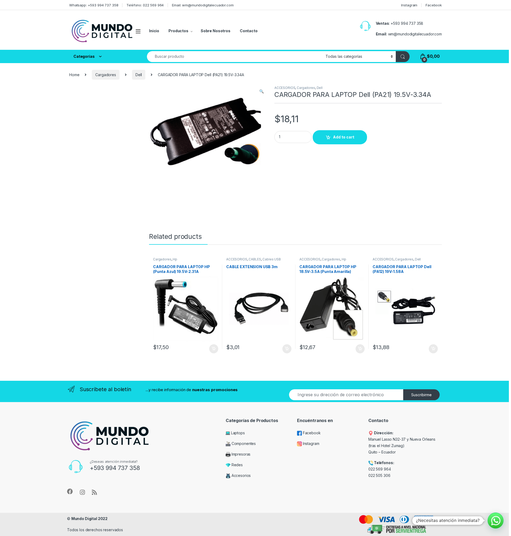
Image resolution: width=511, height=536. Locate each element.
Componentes (243, 443)
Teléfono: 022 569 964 (145, 5)
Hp (175, 259)
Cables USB (271, 259)
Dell (138, 74)
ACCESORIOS (284, 88)
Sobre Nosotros (215, 30)
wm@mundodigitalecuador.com (415, 34)
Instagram (409, 5)
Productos (178, 30)
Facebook (434, 5)
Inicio (154, 30)
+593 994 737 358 (407, 23)
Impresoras (240, 454)
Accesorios (240, 475)
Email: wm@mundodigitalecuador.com (202, 5)
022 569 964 (379, 469)
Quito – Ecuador (382, 452)
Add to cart (343, 137)
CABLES (255, 259)
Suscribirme (421, 394)
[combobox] (235, 56)
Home (74, 74)
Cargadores (105, 74)
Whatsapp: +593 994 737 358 (93, 5)
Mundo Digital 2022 (89, 518)
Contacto (249, 30)
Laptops (237, 433)
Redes (236, 465)
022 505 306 (379, 475)
